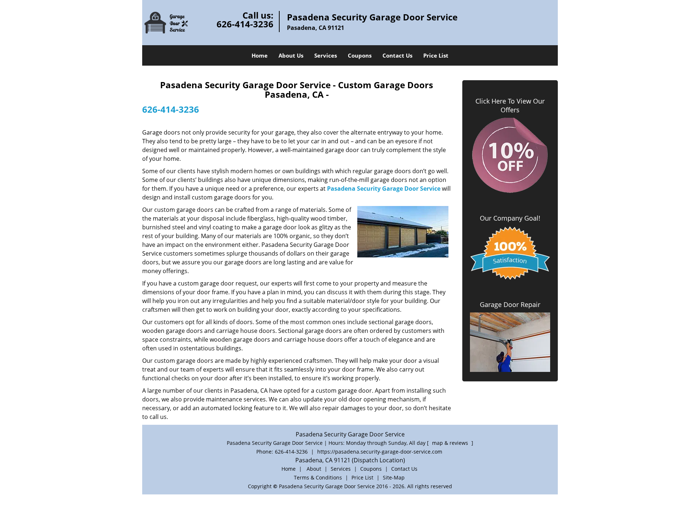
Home (260, 55)
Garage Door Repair (510, 304)
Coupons (360, 55)
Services (325, 55)
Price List (435, 55)
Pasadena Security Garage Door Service (383, 188)
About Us (291, 55)
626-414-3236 (245, 24)
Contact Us (397, 55)
